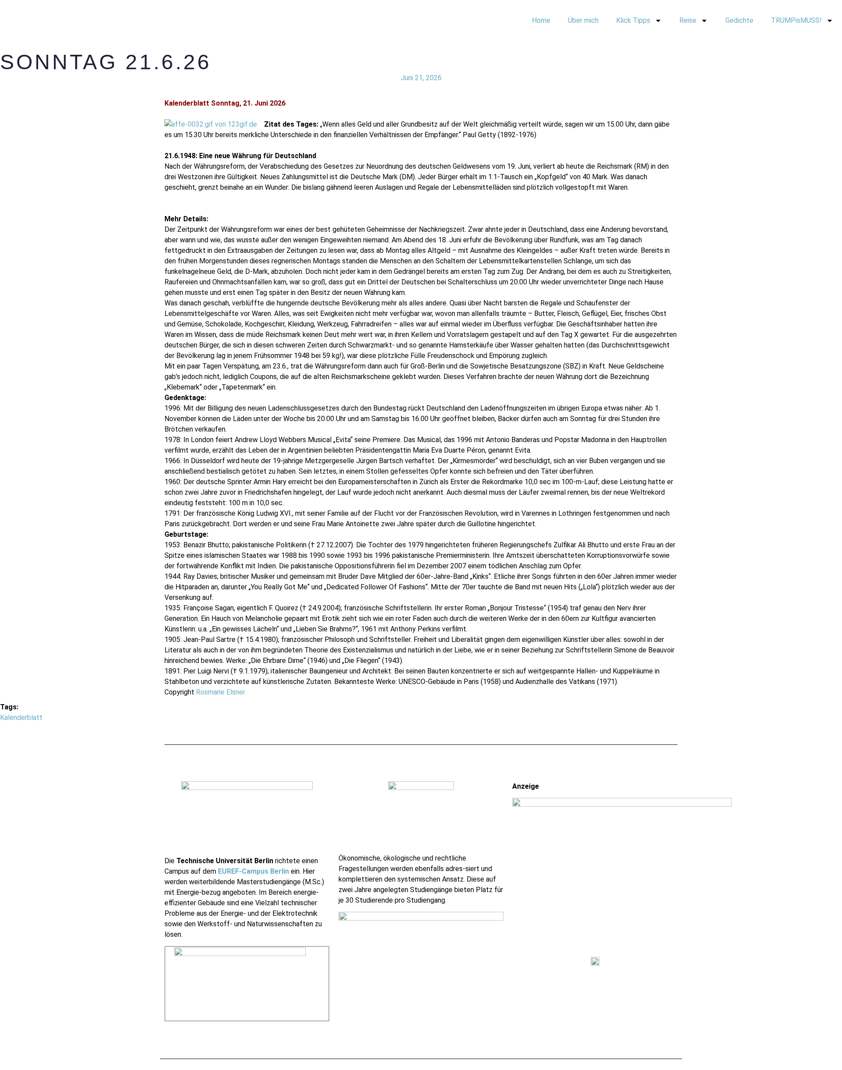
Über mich (583, 20)
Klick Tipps (633, 20)
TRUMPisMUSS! (796, 20)
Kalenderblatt (21, 717)
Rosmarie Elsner (220, 692)
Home (541, 20)
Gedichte (739, 20)
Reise (687, 20)
